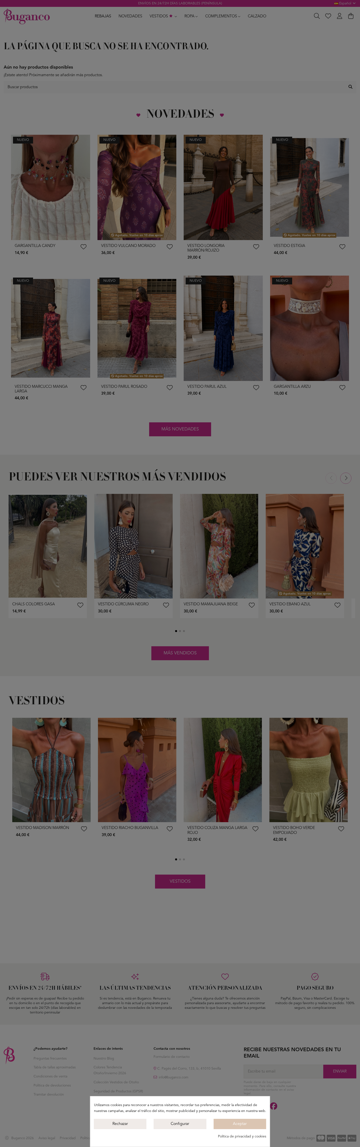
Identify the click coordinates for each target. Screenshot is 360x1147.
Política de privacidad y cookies (242, 1136)
